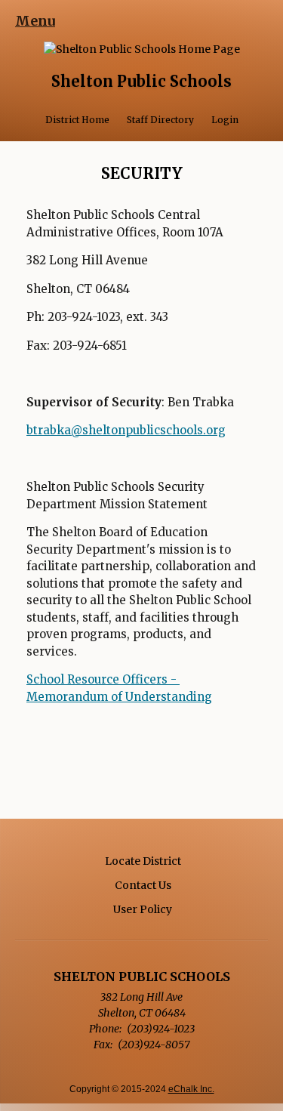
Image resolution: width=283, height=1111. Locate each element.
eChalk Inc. (191, 1089)
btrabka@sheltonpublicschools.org (126, 430)
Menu (35, 20)
